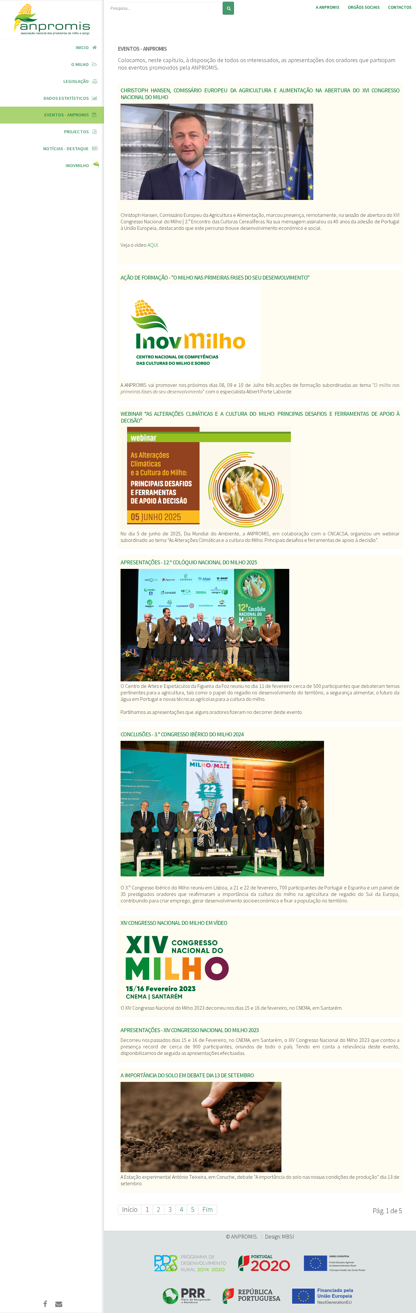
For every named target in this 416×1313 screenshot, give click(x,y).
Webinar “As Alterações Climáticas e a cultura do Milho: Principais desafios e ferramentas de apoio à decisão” (260, 417)
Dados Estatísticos (66, 98)
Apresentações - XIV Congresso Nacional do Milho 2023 (190, 1030)
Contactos (399, 7)
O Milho (80, 64)
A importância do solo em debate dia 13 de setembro (187, 1075)
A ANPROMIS (327, 7)
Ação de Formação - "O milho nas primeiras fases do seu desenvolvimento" (215, 277)
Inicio (82, 47)
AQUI (153, 245)
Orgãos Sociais (364, 7)
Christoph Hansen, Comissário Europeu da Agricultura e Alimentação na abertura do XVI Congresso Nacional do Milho (260, 93)
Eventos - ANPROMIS (66, 115)
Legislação (76, 81)
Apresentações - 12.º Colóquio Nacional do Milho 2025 (189, 562)
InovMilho (77, 165)
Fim (207, 1209)
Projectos (76, 132)
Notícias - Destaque (66, 148)
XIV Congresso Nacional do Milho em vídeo (174, 922)
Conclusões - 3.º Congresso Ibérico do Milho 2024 (182, 734)
